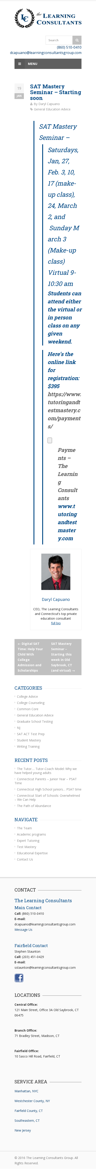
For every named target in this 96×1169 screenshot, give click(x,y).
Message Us (23, 929)
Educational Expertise (32, 853)
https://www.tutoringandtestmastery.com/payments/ (64, 410)
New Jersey (23, 1130)
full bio (56, 623)
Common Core (27, 709)
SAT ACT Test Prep (31, 734)
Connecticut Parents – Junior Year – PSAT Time (46, 781)
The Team (24, 828)
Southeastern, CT (27, 1120)
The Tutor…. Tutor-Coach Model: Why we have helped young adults (46, 771)
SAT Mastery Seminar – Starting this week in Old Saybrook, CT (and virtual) (63, 656)
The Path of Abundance (34, 806)
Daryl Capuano (49, 104)
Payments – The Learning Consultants (67, 474)
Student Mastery (29, 740)
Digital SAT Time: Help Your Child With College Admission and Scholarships (30, 656)
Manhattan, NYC (26, 1091)
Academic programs (31, 834)
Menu (32, 64)
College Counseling (30, 703)
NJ (18, 728)
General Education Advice (52, 109)
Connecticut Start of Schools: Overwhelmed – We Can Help (47, 797)
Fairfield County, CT (29, 1111)
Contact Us (25, 859)
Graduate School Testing (35, 721)
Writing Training (28, 746)
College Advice (27, 696)
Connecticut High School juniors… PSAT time (49, 789)
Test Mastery (26, 847)
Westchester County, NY (32, 1101)
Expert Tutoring (28, 840)
